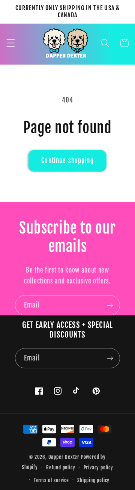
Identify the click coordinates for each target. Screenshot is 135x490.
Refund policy (60, 467)
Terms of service (51, 480)
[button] (10, 43)
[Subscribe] (110, 305)
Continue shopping (67, 160)
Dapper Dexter (64, 457)
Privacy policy (98, 467)
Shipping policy (93, 480)
